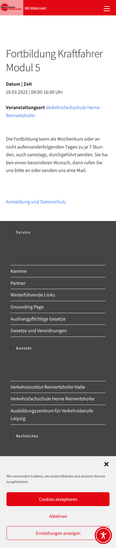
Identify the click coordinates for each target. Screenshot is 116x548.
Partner (18, 283)
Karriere (19, 271)
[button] (106, 464)
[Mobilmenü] (107, 7)
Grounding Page (27, 307)
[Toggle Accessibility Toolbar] (103, 535)
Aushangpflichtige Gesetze (38, 319)
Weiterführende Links (33, 295)
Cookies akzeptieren (58, 499)
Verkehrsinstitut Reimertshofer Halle (48, 387)
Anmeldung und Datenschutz (36, 201)
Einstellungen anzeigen (58, 533)
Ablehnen (58, 516)
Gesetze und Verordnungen (39, 330)
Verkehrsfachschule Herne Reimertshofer (53, 398)
